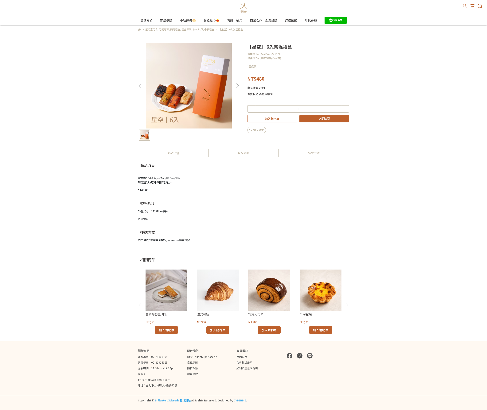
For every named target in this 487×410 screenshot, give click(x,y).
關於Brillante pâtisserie (202, 357)
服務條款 (192, 374)
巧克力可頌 (255, 314)
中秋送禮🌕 (188, 20)
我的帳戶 (241, 357)
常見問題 (192, 362)
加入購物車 (272, 119)
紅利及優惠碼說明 (247, 368)
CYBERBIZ (240, 400)
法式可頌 (203, 314)
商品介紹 (173, 153)
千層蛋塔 (306, 314)
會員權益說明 (244, 362)
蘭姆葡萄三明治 (156, 314)
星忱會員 (311, 20)
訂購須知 (291, 20)
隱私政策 (192, 368)
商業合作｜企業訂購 (263, 20)
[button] (237, 85)
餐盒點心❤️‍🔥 (212, 20)
